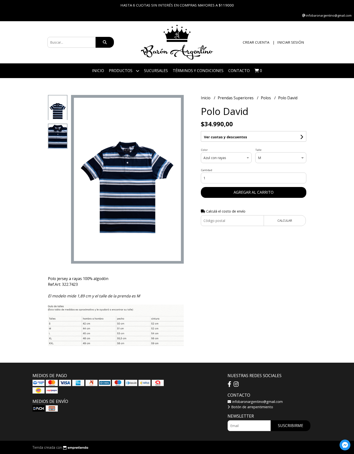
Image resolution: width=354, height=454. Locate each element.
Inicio (98, 70)
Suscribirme (290, 425)
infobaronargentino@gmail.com (257, 401)
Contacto (239, 70)
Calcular (284, 220)
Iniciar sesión (290, 42)
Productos (121, 70)
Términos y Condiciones (198, 70)
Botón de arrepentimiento (251, 407)
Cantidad (206, 170)
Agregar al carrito (254, 192)
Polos (266, 97)
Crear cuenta (256, 42)
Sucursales (156, 70)
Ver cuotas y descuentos (225, 137)
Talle (258, 150)
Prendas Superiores (236, 97)
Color (204, 150)
